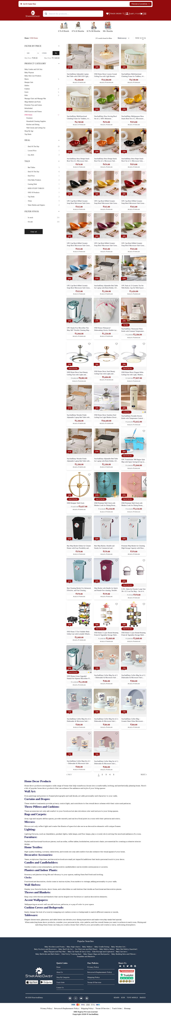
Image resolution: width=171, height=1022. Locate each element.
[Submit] (46, 13)
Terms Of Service (94, 982)
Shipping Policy (93, 977)
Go (56, 53)
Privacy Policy (93, 967)
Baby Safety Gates (106, 949)
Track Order (117, 1008)
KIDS (123, 998)
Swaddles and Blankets (86, 956)
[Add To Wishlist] (89, 46)
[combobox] (73, 13)
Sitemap (127, 1008)
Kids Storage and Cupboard (103, 952)
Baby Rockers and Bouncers (45, 949)
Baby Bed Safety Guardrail (126, 949)
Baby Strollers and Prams (54, 947)
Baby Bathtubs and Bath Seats (47, 954)
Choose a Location (139, 4)
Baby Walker (87, 947)
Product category (35, 63)
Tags (27, 161)
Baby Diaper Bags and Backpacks (96, 954)
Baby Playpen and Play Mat (54, 952)
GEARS (116, 998)
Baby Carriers (121, 952)
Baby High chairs (73, 947)
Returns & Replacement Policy (99, 972)
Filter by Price (33, 46)
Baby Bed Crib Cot (66, 949)
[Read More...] (79, 56)
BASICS (143, 998)
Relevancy (122, 38)
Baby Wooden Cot (118, 947)
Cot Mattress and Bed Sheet (86, 949)
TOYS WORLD (132, 998)
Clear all (33, 232)
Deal (27, 140)
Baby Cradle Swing (101, 947)
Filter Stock (32, 211)
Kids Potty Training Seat (71, 954)
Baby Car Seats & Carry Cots (79, 952)
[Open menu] (145, 13)
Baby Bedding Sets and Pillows (123, 954)
